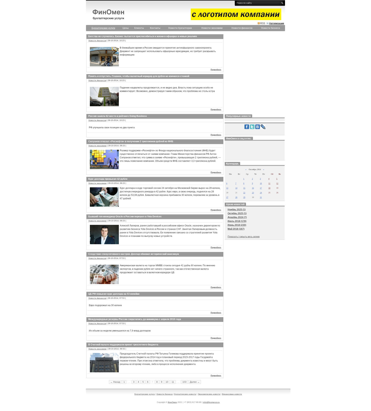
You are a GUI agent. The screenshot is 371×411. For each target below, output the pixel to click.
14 (236, 188)
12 (277, 183)
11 (173, 382)
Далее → (195, 382)
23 (253, 193)
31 (261, 197)
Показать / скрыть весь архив (244, 236)
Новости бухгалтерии (180, 28)
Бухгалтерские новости (185, 394)
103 (184, 382)
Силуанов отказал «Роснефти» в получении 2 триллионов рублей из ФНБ (130, 141)
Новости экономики (212, 28)
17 (261, 188)
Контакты (155, 28)
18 (269, 188)
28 (236, 197)
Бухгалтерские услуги (144, 394)
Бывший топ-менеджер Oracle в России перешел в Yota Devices (125, 216)
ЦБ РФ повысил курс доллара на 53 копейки (113, 294)
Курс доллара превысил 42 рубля (107, 179)
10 (167, 382)
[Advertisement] (254, 73)
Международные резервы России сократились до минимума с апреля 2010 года (134, 319)
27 (227, 197)
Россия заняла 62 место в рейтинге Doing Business (117, 116)
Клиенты (139, 28)
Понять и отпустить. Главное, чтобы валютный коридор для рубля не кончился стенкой (138, 76)
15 (244, 188)
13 (227, 188)
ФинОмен (172, 402)
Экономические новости (209, 394)
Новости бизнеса (270, 28)
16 (253, 188)
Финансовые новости (232, 394)
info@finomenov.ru (211, 402)
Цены (126, 28)
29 (244, 197)
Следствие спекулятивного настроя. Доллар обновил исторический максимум (133, 254)
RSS (262, 23)
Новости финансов (241, 28)
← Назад (115, 382)
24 (261, 193)
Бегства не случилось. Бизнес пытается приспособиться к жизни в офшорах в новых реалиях (142, 36)
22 (244, 193)
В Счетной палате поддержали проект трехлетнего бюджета (123, 344)
